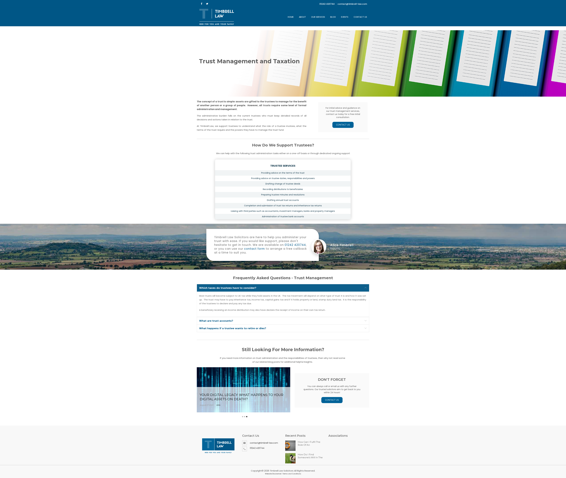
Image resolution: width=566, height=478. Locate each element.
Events (344, 16)
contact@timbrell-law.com (352, 4)
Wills (218, 405)
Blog (333, 16)
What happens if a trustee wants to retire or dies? (232, 328)
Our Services (318, 16)
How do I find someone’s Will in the (310, 456)
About (302, 16)
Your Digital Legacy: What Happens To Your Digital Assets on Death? (241, 397)
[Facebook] (201, 4)
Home (291, 16)
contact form (254, 249)
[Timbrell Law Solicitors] (217, 17)
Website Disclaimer (273, 474)
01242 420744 (327, 4)
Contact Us (343, 124)
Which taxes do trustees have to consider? (227, 287)
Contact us (360, 16)
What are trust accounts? (216, 320)
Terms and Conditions (292, 474)
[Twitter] (207, 4)
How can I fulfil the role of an (309, 443)
